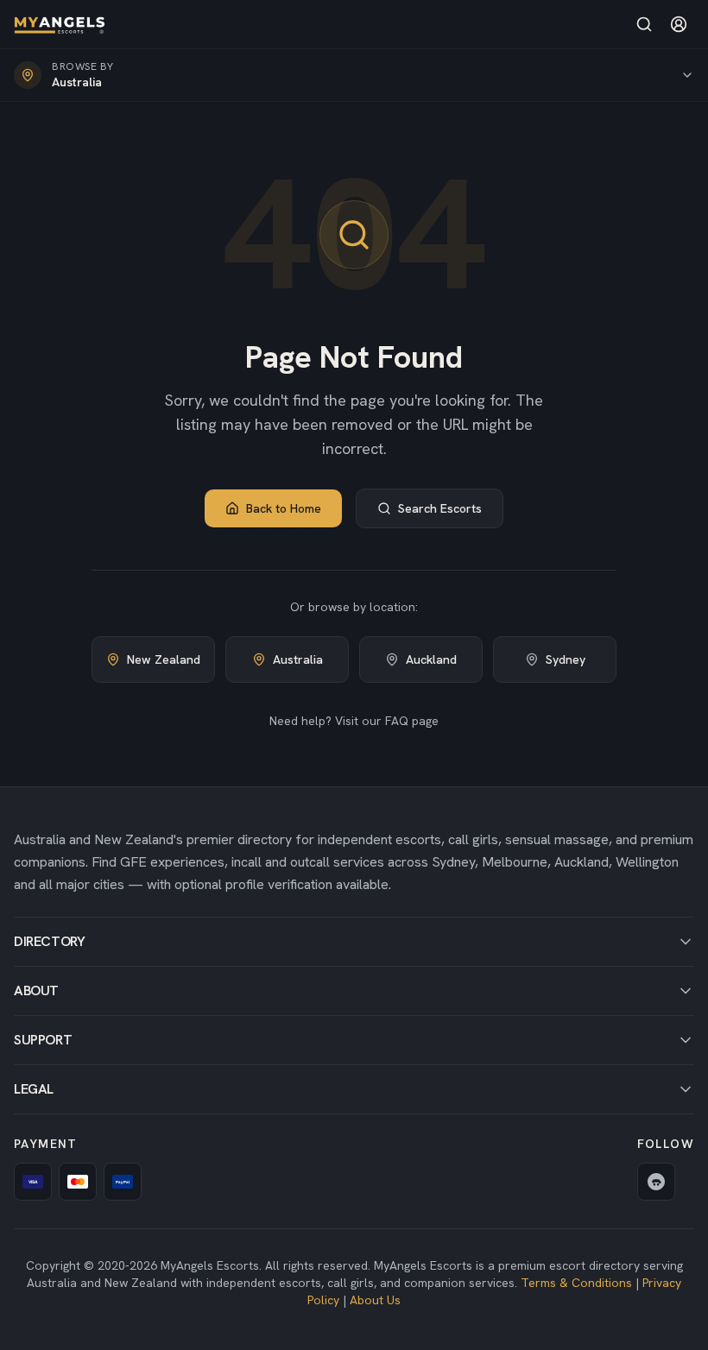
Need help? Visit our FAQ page (354, 721)
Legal (34, 1089)
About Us (375, 1300)
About (36, 990)
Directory (49, 941)
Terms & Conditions (576, 1282)
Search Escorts (440, 508)
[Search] (644, 24)
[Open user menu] (678, 24)
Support (43, 1040)
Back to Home (283, 508)
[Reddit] (656, 1182)
